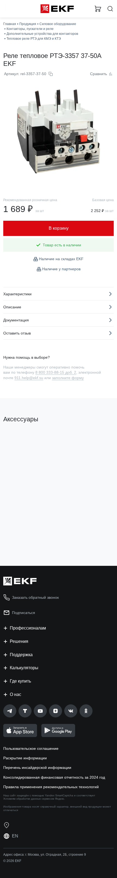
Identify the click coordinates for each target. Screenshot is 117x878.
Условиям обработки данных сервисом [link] (28, 798)
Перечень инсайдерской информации (37, 767)
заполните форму (68, 378)
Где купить (20, 681)
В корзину (24, 540)
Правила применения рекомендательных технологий (51, 787)
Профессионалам (28, 628)
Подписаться (23, 612)
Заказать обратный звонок (35, 597)
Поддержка (21, 654)
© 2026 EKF (12, 861)
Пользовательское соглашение (31, 748)
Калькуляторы (24, 667)
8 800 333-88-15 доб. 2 (55, 372)
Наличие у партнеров (61, 269)
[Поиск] (110, 9)
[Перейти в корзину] (98, 8)
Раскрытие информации (25, 758)
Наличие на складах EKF (61, 259)
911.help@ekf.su (28, 378)
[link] (9, 710)
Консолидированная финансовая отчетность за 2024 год (54, 777)
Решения (19, 641)
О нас (15, 694)
